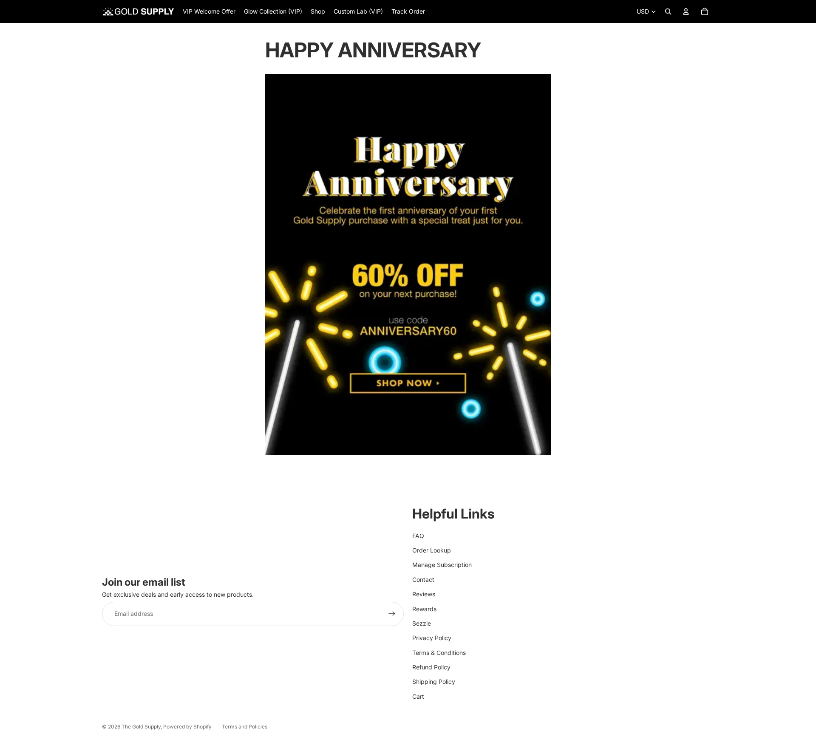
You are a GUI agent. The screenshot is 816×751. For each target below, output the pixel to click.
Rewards (424, 608)
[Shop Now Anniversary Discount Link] (408, 264)
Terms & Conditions (439, 652)
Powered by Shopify (187, 726)
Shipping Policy (433, 681)
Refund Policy (431, 667)
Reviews (423, 594)
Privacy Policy (431, 637)
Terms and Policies (244, 726)
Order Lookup (431, 550)
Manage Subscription (442, 564)
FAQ (418, 535)
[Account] (686, 11)
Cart (418, 696)
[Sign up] (392, 614)
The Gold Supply (141, 726)
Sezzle (421, 623)
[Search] (668, 11)
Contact (423, 579)
